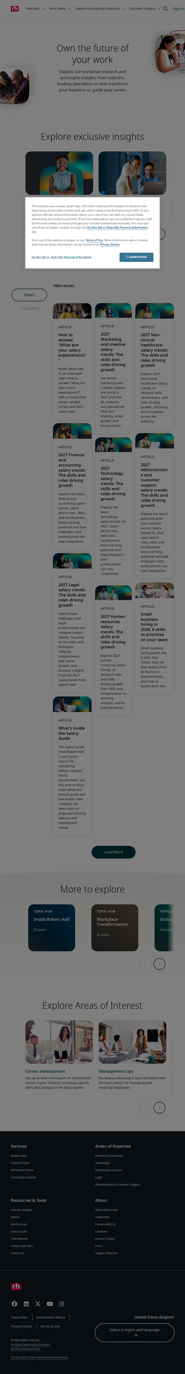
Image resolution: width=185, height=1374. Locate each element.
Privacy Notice (109, 245)
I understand (136, 257)
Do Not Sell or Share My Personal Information (117, 227)
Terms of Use (94, 240)
